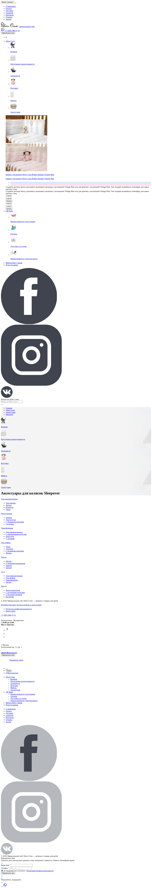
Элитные (9, 549)
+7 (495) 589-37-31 (8, 615)
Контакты (10, 15)
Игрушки (14, 686)
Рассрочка (10, 597)
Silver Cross (10, 41)
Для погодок (11, 520)
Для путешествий (13, 590)
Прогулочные (6, 514)
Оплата (9, 9)
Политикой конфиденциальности (40, 871)
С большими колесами (15, 522)
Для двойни (6, 543)
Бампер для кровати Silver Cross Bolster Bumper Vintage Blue (30, 175)
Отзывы (9, 17)
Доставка (9, 11)
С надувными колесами (15, 592)
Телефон (5, 868)
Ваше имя (5, 865)
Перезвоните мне (8, 33)
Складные (10, 524)
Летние (9, 568)
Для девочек (11, 503)
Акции (8, 19)
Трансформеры (7, 528)
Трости (4, 557)
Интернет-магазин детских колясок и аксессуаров (21, 605)
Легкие (9, 505)
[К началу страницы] (2, 886)
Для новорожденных (9, 499)
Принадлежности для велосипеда (24, 701)
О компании (11, 6)
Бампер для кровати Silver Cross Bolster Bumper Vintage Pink (30, 179)
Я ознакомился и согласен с (29, 871)
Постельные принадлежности (22, 681)
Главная (9, 408)
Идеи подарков (12, 265)
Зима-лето (10, 536)
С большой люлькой (14, 595)
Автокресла (15, 683)
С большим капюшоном (15, 563)
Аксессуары (10, 412)
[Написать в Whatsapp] (3, 31)
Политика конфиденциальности (19, 609)
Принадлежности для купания (22, 694)
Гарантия (9, 13)
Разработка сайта (16, 660)
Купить (9, 201)
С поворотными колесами (16, 534)
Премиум (9, 507)
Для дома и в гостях (18, 698)
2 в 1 (3, 572)
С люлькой (10, 539)
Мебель (13, 688)
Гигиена (13, 696)
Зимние (9, 518)
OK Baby (9, 211)
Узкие (8, 510)
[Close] (2, 863)
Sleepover (9, 414)
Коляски (13, 679)
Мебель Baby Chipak (14, 263)
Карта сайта (10, 611)
